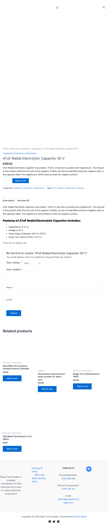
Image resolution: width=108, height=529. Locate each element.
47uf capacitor (58, 188)
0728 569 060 (68, 478)
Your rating (13, 262)
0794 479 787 (68, 489)
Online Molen (80, 516)
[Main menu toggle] (57, 7)
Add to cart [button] (12, 378)
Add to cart (20, 180)
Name (10, 287)
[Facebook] (88, 469)
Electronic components (20, 149)
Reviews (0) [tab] (23, 200)
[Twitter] (54, 521)
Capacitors (37, 149)
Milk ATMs (40, 475)
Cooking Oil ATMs (37, 470)
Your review (14, 269)
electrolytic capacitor (75, 188)
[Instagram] (58, 521)
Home (5, 149)
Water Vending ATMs (39, 480)
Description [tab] (9, 200)
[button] (104, 7)
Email (9, 299)
